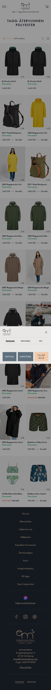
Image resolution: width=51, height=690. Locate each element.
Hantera (25, 356)
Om (40, 341)
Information (25, 341)
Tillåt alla (41, 356)
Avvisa (9, 356)
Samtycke (10, 341)
